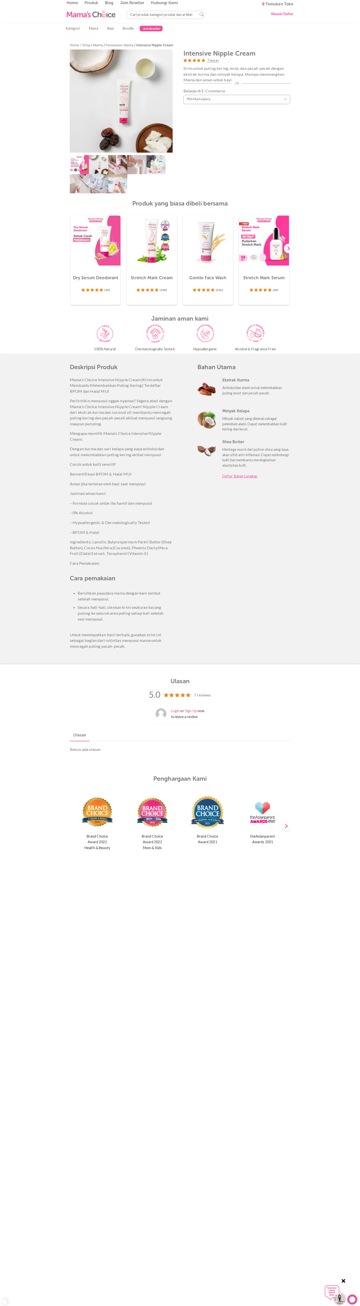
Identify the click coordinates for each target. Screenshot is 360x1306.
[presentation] (289, 249)
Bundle (128, 28)
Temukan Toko (279, 4)
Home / (76, 45)
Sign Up (191, 711)
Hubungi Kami (164, 2)
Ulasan (79, 734)
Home (72, 2)
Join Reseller (132, 2)
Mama (93, 28)
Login (175, 711)
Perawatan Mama (119, 45)
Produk (91, 2)
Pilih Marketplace (199, 99)
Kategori (73, 28)
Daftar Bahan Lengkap (240, 476)
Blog (109, 2)
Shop (86, 45)
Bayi (110, 28)
